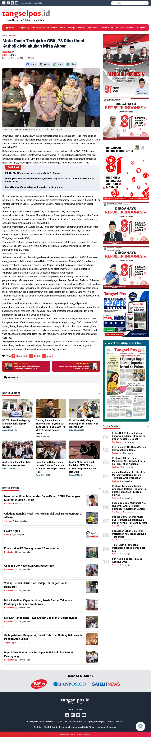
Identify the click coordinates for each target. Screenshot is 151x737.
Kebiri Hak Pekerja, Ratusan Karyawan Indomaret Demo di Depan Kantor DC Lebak (128, 436)
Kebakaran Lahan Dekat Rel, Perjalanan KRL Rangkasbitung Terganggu (129, 534)
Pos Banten (52, 28)
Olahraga (71, 28)
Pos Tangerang (38, 28)
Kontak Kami (50, 727)
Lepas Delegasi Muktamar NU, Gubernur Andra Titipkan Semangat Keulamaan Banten (129, 506)
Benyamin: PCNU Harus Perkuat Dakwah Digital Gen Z (129, 448)
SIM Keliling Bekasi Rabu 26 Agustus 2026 (127, 560)
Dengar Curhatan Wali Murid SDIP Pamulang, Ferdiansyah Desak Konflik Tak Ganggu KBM (129, 520)
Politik (62, 28)
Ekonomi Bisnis (106, 28)
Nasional (81, 28)
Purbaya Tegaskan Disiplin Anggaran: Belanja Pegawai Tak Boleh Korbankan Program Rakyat (129, 490)
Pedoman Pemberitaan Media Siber (76, 727)
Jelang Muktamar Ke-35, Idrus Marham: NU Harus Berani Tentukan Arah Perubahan (128, 475)
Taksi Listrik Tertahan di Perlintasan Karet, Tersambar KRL (128, 548)
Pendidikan (92, 28)
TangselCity (24, 28)
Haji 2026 (120, 28)
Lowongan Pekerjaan (106, 727)
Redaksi (38, 727)
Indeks (141, 28)
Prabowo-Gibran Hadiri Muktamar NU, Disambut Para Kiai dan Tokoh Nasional (128, 461)
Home (11, 28)
